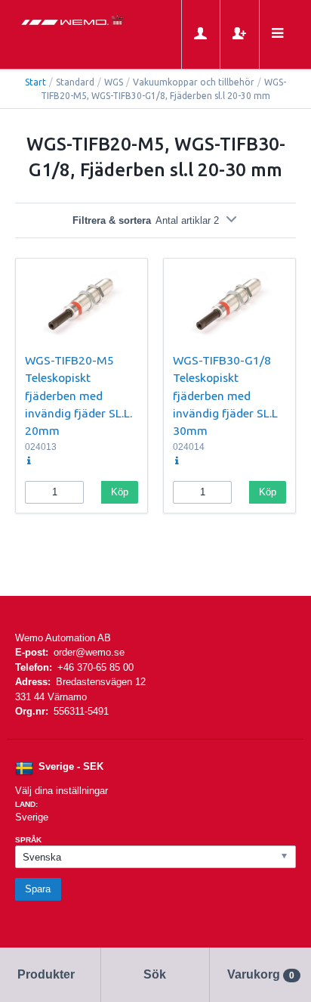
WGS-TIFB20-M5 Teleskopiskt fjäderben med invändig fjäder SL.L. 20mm (78, 395)
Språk (28, 840)
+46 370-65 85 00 (95, 667)
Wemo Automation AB (63, 638)
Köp (119, 492)
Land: (26, 804)
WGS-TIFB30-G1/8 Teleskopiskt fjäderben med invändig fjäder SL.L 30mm (225, 395)
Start (35, 82)
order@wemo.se (89, 652)
